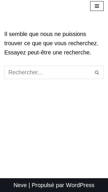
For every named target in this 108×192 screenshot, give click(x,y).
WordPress (80, 185)
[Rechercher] (97, 72)
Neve (20, 185)
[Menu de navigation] (97, 6)
